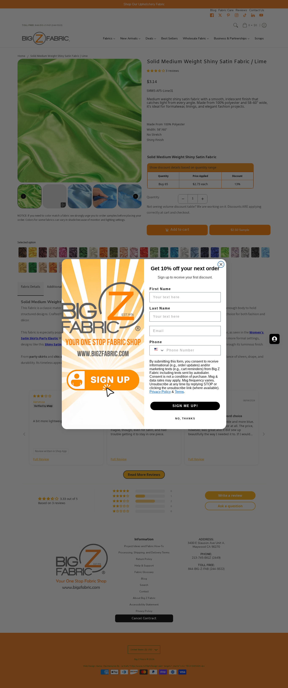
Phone (155, 342)
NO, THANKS (185, 418)
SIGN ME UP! (185, 406)
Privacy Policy (160, 392)
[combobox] (157, 350)
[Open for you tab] (274, 339)
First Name (160, 289)
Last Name (159, 308)
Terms (179, 392)
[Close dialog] (221, 264)
